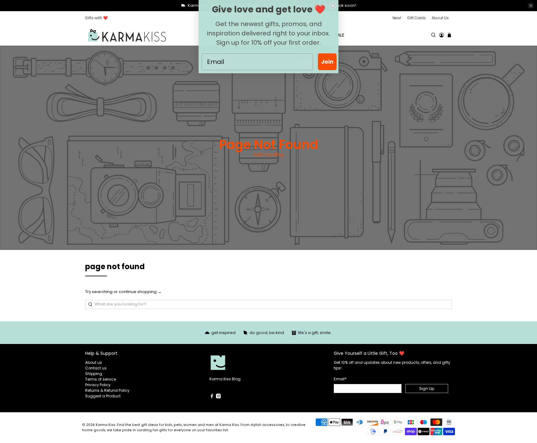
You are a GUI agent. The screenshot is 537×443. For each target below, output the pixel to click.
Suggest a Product (103, 396)
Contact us (96, 368)
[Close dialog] (333, 5)
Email (340, 379)
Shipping (93, 373)
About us (93, 362)
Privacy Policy (98, 384)
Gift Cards (416, 17)
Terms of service (100, 379)
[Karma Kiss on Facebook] (211, 397)
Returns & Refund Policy (107, 390)
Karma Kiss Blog (225, 379)
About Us (440, 17)
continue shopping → (140, 292)
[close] (531, 5)
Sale (339, 35)
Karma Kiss (105, 425)
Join (327, 62)
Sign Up (426, 388)
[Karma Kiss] (127, 35)
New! (396, 17)
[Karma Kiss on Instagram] (218, 397)
